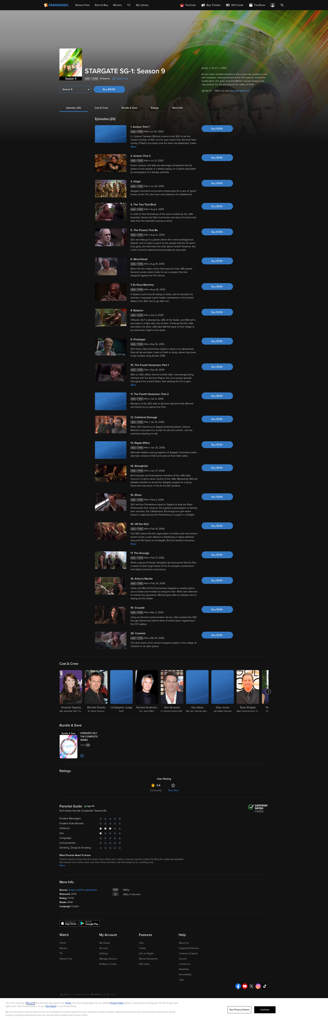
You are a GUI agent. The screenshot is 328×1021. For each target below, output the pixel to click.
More (133, 146)
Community (156, 790)
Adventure (91, 889)
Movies (63, 948)
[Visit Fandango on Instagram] (258, 986)
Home (63, 942)
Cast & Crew (101, 107)
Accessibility (185, 974)
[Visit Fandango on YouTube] (245, 986)
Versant (30, 1003)
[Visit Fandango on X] (251, 986)
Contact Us (184, 964)
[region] (164, 1009)
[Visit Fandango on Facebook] (238, 986)
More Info (177, 107)
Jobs (181, 979)
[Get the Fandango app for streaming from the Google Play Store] (89, 923)
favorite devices (239, 90)
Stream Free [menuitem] (82, 5)
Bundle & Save (129, 107)
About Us (184, 942)
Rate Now (173, 790)
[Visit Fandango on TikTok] (265, 986)
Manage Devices (108, 958)
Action (72, 889)
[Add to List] (82, 756)
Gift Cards (144, 964)
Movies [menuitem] (117, 5)
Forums (183, 958)
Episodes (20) (73, 107)
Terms (68, 1003)
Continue (264, 1009)
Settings (103, 953)
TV (61, 953)
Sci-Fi (80, 889)
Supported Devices (189, 948)
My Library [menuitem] (142, 5)
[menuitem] (234, 5)
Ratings (155, 107)
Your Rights (50, 1006)
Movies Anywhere (148, 958)
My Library (104, 942)
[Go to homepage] (56, 5)
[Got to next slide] (268, 691)
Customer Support (188, 953)
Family (142, 948)
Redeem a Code (107, 964)
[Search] (282, 5)
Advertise (184, 969)
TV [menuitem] (129, 5)
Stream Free (66, 958)
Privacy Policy (117, 1003)
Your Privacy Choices (239, 1009)
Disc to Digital (146, 953)
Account (103, 948)
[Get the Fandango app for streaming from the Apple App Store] (68, 923)
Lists (141, 942)
